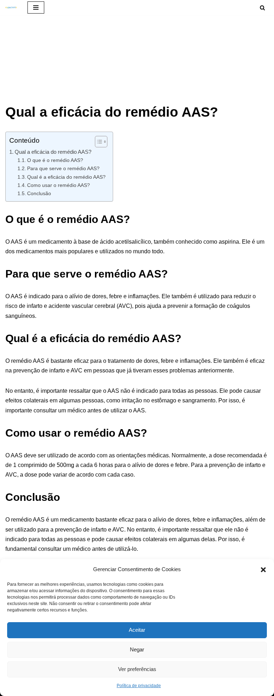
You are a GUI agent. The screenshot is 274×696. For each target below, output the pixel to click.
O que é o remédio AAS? (55, 160)
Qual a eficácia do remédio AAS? (53, 152)
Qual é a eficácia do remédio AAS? (66, 177)
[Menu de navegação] (35, 7)
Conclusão (39, 193)
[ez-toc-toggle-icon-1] (98, 142)
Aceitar (137, 630)
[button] (263, 569)
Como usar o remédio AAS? (58, 185)
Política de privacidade (139, 685)
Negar (137, 649)
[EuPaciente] (11, 7)
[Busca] (262, 7)
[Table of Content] (101, 141)
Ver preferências (137, 669)
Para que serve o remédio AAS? (63, 168)
